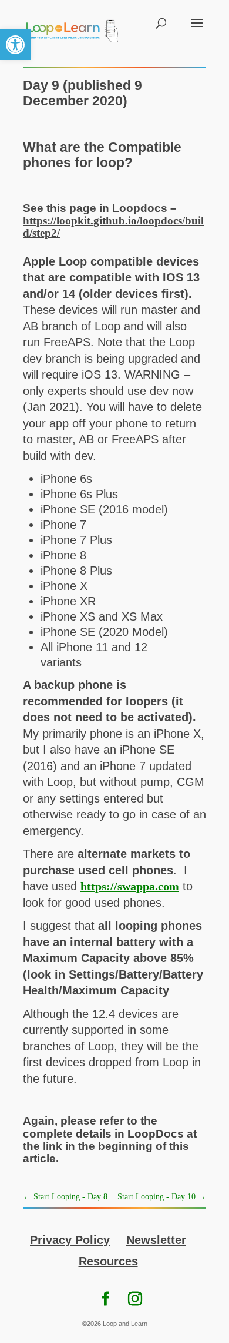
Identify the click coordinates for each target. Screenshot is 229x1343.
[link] (15, 44)
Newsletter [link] (156, 1239)
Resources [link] (108, 1261)
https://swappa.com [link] (129, 886)
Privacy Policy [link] (70, 1239)
